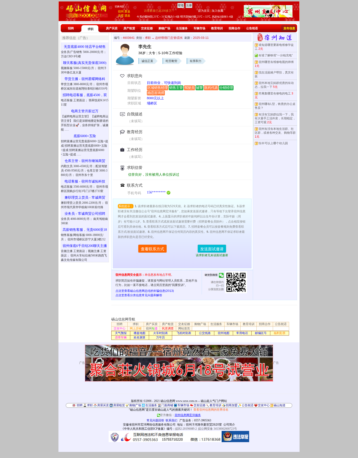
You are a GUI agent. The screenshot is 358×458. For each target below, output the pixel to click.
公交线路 (205, 333)
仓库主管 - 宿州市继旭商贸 (85, 161)
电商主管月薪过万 (84, 111)
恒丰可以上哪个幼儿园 (273, 143)
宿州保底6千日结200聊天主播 (85, 246)
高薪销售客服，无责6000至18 (85, 230)
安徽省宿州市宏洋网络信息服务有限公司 (149, 424)
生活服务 (182, 28)
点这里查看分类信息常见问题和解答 (138, 295)
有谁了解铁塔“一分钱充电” (276, 55)
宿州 (121, 11)
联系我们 (171, 420)
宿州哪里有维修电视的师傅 (276, 62)
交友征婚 (147, 28)
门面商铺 (167, 405)
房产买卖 (112, 28)
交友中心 (119, 328)
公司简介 (229, 424)
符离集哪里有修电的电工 (275, 93)
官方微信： (180, 415)
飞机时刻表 (184, 333)
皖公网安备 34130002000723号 (217, 428)
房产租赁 (129, 28)
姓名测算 (139, 337)
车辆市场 (199, 28)
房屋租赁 (119, 405)
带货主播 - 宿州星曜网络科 (85, 79)
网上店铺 (135, 328)
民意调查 (168, 328)
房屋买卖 (103, 405)
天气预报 (121, 333)
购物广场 (164, 28)
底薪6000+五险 (85, 136)
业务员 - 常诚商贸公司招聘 (85, 213)
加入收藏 (217, 10)
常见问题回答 (155, 420)
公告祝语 (252, 28)
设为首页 (204, 10)
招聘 (71, 28)
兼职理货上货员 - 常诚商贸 (85, 197)
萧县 (127, 11)
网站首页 (184, 328)
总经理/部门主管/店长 (169, 38)
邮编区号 (261, 333)
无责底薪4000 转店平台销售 (85, 47)
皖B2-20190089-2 (186, 428)
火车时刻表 (160, 333)
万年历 (160, 337)
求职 (91, 29)
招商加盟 (231, 405)
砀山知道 (279, 405)
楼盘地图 (139, 333)
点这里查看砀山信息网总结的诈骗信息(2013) (144, 291)
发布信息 (289, 28)
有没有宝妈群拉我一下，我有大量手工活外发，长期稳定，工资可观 (275, 118)
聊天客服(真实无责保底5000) (84, 63)
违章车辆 (121, 337)
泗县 (127, 15)
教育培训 (217, 28)
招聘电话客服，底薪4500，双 (85, 95)
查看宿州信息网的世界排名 (210, 409)
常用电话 (242, 333)
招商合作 (234, 28)
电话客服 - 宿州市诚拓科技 (85, 181)
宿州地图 (223, 333)
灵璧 (121, 15)
